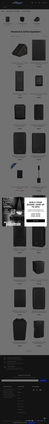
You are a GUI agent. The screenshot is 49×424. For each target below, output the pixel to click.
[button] (45, 199)
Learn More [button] (36, 220)
